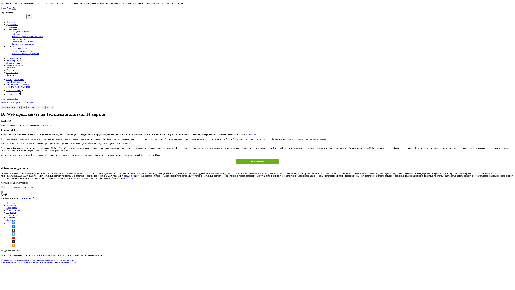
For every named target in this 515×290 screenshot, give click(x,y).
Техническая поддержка (23, 44)
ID (52, 107)
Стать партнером (19, 49)
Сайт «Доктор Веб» (15, 79)
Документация (18, 39)
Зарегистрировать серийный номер (28, 36)
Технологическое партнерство (25, 53)
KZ (38, 107)
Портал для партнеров (22, 51)
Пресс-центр (12, 70)
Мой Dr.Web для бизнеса (17, 84)
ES (18, 107)
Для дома (10, 22)
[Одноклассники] (13, 246)
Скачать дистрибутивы (22, 41)
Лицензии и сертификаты (18, 65)
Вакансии (10, 68)
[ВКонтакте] (13, 227)
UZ (43, 107)
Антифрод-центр (14, 58)
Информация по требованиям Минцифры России (53, 262)
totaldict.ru (251, 134)
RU (3, 107)
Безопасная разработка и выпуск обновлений (53, 260)
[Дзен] (13, 231)
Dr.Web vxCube (13, 90)
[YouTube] (13, 239)
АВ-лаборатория (14, 60)
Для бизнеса (12, 24)
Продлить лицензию (21, 32)
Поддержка (11, 27)
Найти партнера (19, 34)
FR (24, 107)
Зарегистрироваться (257, 161)
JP (33, 107)
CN (8, 107)
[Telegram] (13, 223)
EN (13, 107)
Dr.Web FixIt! (12, 94)
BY (48, 107)
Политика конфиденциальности (16, 262)
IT (28, 107)
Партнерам (11, 212)
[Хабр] (13, 235)
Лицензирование (14, 63)
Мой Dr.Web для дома (16, 82)
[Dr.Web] (7, 13)
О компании (12, 72)
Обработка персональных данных (17, 260)
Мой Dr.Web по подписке (18, 87)
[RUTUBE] (13, 242)
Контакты (10, 75)
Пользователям (13, 210)
